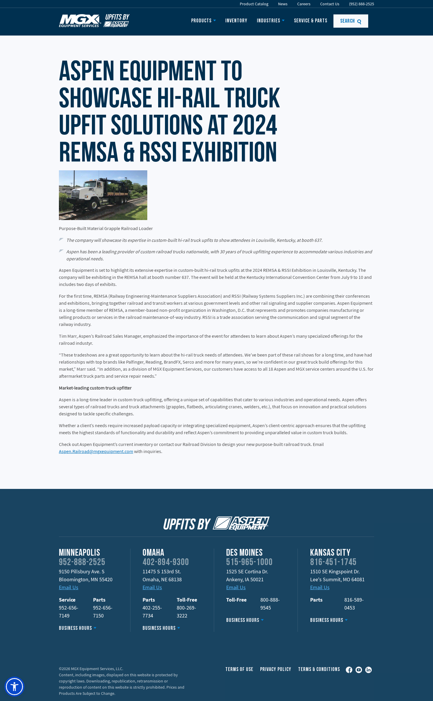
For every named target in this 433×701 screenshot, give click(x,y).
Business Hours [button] (75, 628)
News (282, 3)
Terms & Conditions (319, 669)
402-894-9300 (166, 562)
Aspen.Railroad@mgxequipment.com (96, 451)
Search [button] (348, 21)
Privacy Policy (275, 669)
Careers (303, 3)
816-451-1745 (333, 562)
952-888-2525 (82, 562)
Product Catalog (254, 3)
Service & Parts (310, 21)
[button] (14, 686)
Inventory (236, 21)
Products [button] (201, 21)
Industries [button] (268, 21)
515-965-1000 (249, 562)
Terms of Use (239, 669)
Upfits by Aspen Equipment (94, 20)
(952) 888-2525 (361, 3)
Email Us (68, 587)
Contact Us (329, 3)
